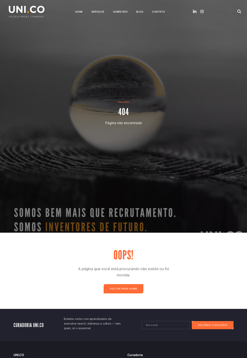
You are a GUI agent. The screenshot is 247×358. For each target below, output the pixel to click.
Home (79, 11)
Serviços (97, 11)
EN (220, 11)
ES (226, 11)
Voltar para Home (123, 288)
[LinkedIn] (194, 11)
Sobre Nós (120, 11)
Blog (139, 11)
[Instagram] (202, 11)
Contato (158, 11)
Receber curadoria (212, 325)
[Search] (239, 11)
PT (215, 11)
